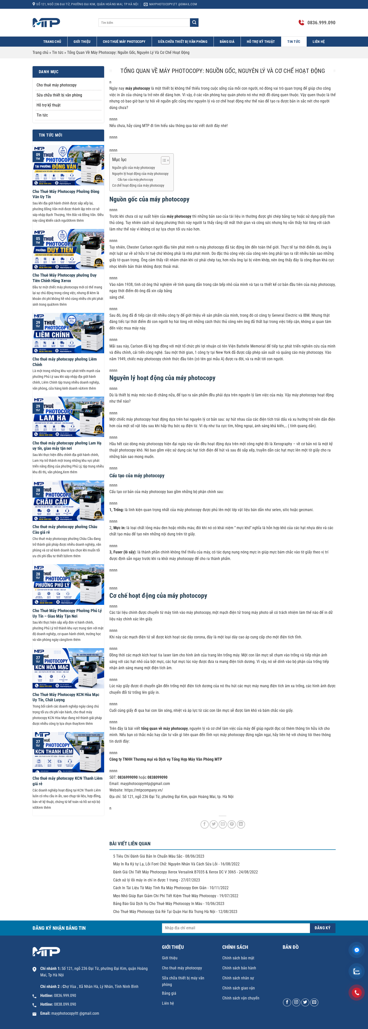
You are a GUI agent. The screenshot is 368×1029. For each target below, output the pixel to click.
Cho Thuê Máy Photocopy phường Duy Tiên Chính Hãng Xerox (65, 278)
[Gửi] (194, 22)
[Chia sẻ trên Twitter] (214, 824)
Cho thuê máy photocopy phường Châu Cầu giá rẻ (65, 529)
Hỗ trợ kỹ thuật (261, 42)
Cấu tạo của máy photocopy (135, 179)
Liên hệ (319, 42)
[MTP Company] (62, 22)
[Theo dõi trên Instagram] (296, 1002)
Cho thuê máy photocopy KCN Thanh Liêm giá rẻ (68, 781)
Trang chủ (52, 42)
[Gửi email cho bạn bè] (223, 824)
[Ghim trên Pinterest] (232, 824)
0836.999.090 (321, 23)
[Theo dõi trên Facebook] (287, 1002)
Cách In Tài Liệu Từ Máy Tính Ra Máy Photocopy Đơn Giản (160, 887)
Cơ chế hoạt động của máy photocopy (138, 185)
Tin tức (293, 42)
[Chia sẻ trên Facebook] (205, 824)
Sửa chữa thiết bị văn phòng (182, 42)
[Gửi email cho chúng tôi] (314, 1002)
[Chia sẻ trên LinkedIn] (241, 824)
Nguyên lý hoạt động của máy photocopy (140, 174)
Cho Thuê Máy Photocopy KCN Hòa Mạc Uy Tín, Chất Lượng (66, 697)
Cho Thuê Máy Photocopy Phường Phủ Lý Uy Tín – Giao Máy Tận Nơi (67, 613)
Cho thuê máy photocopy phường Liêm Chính (65, 362)
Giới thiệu (82, 42)
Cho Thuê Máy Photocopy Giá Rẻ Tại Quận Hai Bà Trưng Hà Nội (164, 911)
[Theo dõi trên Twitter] (305, 1002)
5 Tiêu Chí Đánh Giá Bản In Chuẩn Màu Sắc (147, 856)
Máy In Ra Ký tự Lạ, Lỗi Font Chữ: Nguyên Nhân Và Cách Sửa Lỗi (165, 864)
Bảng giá (227, 42)
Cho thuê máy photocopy (124, 42)
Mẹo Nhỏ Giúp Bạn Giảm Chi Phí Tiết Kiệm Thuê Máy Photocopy (164, 895)
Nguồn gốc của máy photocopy (133, 168)
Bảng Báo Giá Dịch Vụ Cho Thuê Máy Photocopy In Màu (157, 903)
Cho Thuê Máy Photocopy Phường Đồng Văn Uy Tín (66, 194)
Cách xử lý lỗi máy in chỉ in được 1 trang (145, 880)
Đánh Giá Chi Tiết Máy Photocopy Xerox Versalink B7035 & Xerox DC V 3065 (174, 872)
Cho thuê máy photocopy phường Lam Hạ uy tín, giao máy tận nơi (67, 446)
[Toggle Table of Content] (162, 160)
